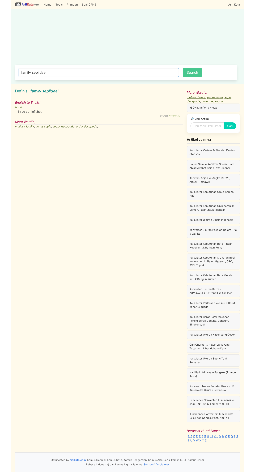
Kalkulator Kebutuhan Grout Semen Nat (211, 193)
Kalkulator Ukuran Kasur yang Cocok (212, 334)
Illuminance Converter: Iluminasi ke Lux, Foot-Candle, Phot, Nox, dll (211, 415)
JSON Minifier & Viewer (204, 107)
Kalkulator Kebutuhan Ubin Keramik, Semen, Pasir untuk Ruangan (211, 207)
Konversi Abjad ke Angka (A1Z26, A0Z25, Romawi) (209, 179)
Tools (59, 4)
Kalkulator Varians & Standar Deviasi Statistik (212, 152)
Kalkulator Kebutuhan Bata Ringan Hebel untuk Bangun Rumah (210, 245)
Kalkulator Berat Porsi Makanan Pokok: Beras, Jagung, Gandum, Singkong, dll (209, 320)
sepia (56, 126)
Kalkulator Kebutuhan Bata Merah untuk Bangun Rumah (210, 277)
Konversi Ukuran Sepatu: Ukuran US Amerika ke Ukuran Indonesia (211, 388)
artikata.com (78, 460)
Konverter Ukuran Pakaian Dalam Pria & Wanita (213, 231)
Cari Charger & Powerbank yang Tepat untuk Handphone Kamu (209, 346)
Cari (230, 126)
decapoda (67, 126)
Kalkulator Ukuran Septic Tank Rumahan (208, 360)
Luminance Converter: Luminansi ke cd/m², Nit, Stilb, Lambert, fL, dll (212, 402)
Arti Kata (234, 4)
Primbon (72, 4)
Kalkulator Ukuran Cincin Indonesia (211, 219)
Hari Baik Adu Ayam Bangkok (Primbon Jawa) (213, 374)
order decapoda (86, 126)
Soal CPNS (89, 4)
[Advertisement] (126, 38)
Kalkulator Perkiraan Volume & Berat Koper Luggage (212, 304)
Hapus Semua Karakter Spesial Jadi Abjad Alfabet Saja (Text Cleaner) (211, 166)
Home (47, 4)
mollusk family (24, 126)
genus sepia (43, 126)
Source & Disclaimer (156, 464)
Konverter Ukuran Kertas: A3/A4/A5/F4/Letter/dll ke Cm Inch (210, 291)
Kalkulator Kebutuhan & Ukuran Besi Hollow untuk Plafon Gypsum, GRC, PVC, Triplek (212, 261)
